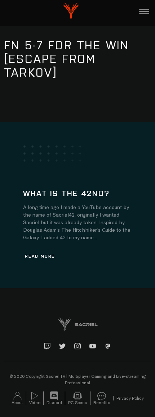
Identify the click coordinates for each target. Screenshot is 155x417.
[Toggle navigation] (144, 11)
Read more (40, 256)
